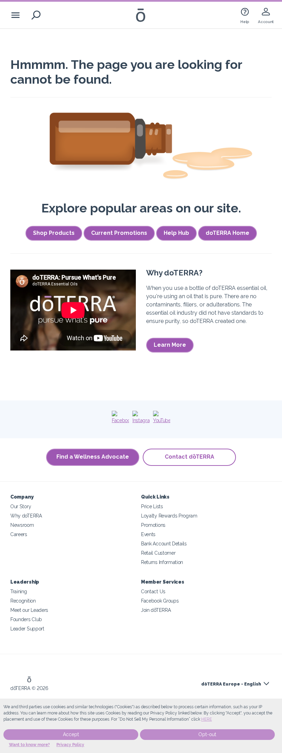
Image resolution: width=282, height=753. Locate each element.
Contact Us (153, 591)
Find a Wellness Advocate (92, 456)
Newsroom (22, 525)
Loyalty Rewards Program (169, 516)
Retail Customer (158, 553)
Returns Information (162, 562)
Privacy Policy (70, 744)
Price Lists (152, 506)
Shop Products (54, 233)
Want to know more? (29, 744)
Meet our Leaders (29, 610)
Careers (18, 534)
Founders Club (26, 619)
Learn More (170, 345)
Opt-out (207, 734)
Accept (71, 734)
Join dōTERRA (156, 610)
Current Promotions (119, 233)
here (206, 719)
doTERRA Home (227, 233)
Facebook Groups (159, 601)
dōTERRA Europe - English (231, 684)
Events (148, 534)
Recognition (23, 601)
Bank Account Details (164, 543)
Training (18, 591)
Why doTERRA (26, 516)
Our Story (20, 506)
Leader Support (27, 628)
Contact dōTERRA (189, 456)
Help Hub (176, 233)
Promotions (153, 525)
